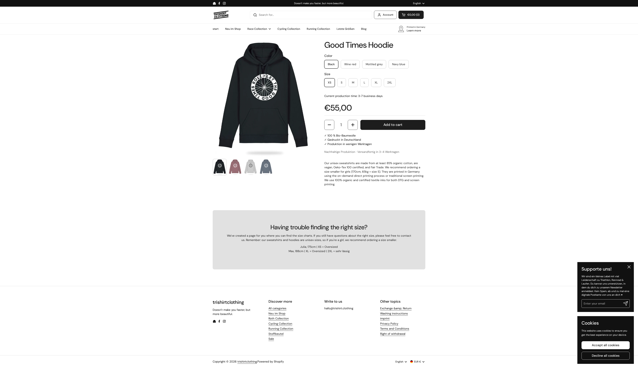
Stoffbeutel (276, 334)
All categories (277, 308)
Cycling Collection (280, 323)
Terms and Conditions (394, 328)
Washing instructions (394, 313)
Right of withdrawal (392, 334)
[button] (411, 15)
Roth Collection (278, 318)
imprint (385, 318)
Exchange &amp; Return (396, 308)
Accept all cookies (605, 345)
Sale (271, 339)
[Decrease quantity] (329, 125)
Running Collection (280, 328)
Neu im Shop (276, 313)
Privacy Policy (389, 323)
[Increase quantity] (353, 125)
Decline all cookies (606, 356)
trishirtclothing (247, 361)
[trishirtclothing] (221, 15)
